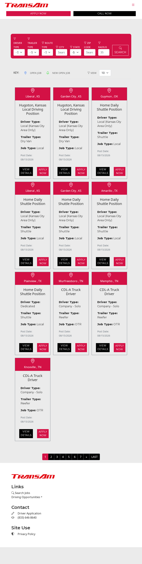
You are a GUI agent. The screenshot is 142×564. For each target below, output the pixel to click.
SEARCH (120, 51)
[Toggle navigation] (133, 5)
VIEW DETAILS (26, 170)
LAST (94, 456)
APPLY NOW (38, 13)
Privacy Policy (26, 534)
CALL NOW (104, 13)
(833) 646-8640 (27, 517)
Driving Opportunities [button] (25, 496)
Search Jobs (22, 492)
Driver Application (29, 513)
